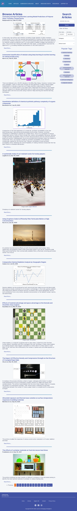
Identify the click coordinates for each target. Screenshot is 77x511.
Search (67, 25)
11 (41, 485)
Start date (61, 32)
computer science (67, 82)
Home (10, 3)
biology (67, 55)
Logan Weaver (32, 206)
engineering (67, 61)
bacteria (67, 72)
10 (38, 485)
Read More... (7, 48)
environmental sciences (67, 68)
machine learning (67, 52)
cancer (67, 64)
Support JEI (36, 501)
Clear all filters (63, 28)
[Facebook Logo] (38, 505)
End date (69, 32)
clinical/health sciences (67, 76)
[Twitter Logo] (35, 505)
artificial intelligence (67, 79)
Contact (44, 501)
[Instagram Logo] (41, 505)
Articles (16, 3)
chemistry (67, 58)
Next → (49, 485)
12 (44, 485)
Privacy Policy (52, 501)
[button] (27, 4)
